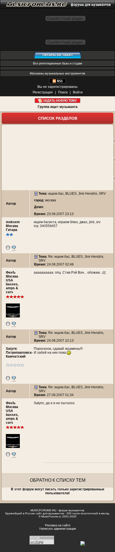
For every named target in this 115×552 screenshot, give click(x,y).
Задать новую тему (57, 100)
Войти (78, 92)
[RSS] (57, 82)
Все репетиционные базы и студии (57, 63)
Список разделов (57, 118)
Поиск (63, 92)
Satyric (11, 349)
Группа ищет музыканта (58, 107)
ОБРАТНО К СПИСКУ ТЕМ (57, 480)
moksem (13, 222)
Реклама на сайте (57, 525)
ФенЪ (10, 272)
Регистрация (43, 92)
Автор (11, 204)
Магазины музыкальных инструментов (57, 73)
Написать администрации (57, 528)
